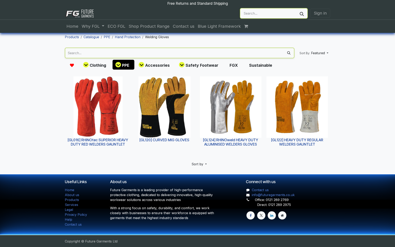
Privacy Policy (76, 215)
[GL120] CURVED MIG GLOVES (164, 140)
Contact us (73, 224)
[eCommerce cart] (248, 26)
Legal (69, 210)
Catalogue (91, 37)
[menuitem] (72, 26)
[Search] (301, 13)
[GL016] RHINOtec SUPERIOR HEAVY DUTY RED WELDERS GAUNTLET (98, 142)
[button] (314, 53)
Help (68, 219)
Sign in (320, 13)
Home (69, 190)
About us (72, 195)
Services (71, 205)
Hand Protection (128, 37)
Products (72, 37)
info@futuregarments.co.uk (273, 195)
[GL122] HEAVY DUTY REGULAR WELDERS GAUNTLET (297, 142)
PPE (107, 37)
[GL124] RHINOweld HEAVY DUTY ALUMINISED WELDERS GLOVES (230, 142)
